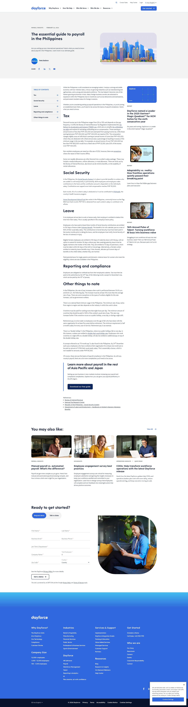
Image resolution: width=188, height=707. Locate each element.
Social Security (39, 101)
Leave (36, 106)
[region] (168, 693)
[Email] (54, 69)
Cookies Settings (168, 699)
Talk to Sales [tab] (54, 515)
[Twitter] (49, 69)
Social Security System (85, 179)
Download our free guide (80, 386)
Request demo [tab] (39, 515)
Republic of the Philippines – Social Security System (82, 405)
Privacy (85, 702)
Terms (92, 702)
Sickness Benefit (86, 227)
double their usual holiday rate (98, 333)
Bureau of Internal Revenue (74, 400)
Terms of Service (79, 583)
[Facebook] (39, 69)
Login (141, 2)
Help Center (133, 2)
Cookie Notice (113, 702)
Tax (35, 95)
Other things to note (41, 117)
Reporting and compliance (43, 112)
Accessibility (101, 702)
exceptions (117, 151)
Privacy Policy (48, 571)
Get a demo (38, 577)
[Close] (184, 685)
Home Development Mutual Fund (74, 199)
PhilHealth (116, 192)
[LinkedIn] (45, 69)
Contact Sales (124, 2)
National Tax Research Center (74, 402)
